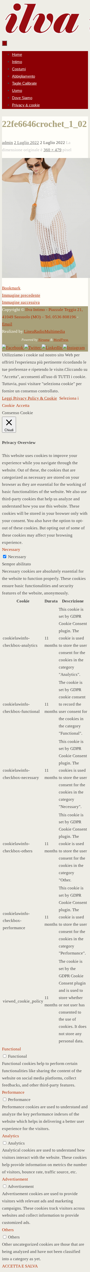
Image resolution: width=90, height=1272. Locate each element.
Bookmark (11, 288)
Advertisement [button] (15, 1179)
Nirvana (44, 340)
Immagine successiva (21, 302)
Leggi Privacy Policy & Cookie (29, 398)
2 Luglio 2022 (26, 142)
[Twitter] (33, 347)
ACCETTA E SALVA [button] (20, 1266)
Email (7, 324)
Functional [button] (11, 1049)
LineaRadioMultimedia (44, 331)
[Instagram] (74, 347)
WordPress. (61, 340)
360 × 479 (53, 149)
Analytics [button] (10, 1136)
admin (7, 142)
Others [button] (8, 1229)
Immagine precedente (21, 295)
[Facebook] (13, 347)
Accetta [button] (23, 405)
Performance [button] (13, 1092)
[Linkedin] (52, 347)
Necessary (17, 556)
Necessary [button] (11, 549)
